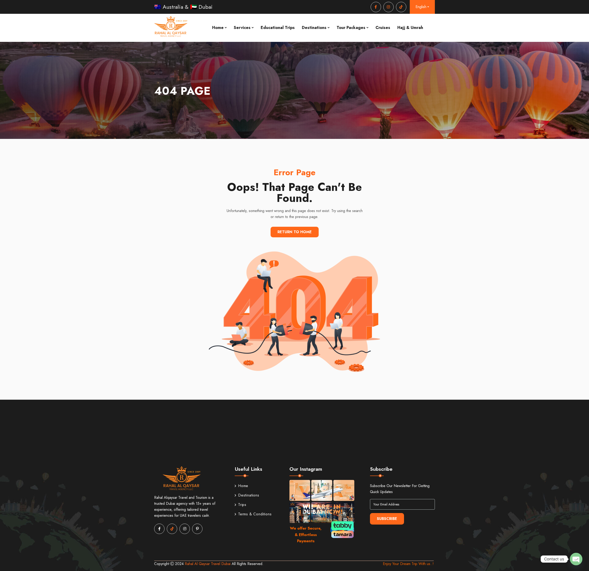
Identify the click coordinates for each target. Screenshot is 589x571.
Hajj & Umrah (410, 28)
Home (218, 28)
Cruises (382, 28)
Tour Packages (351, 28)
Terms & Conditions (254, 514)
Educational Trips (278, 28)
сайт (205, 515)
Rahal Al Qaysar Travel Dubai (208, 563)
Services (242, 28)
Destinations (314, 28)
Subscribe (387, 518)
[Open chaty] (576, 559)
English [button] (421, 6)
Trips (242, 504)
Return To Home (294, 232)
